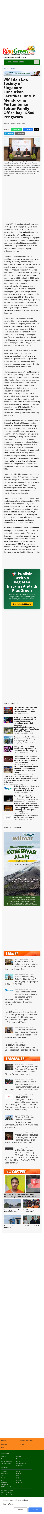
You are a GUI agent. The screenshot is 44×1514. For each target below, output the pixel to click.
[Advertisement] (22, 22)
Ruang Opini (5, 1484)
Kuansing (19, 1482)
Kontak (22, 1444)
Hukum (18, 1457)
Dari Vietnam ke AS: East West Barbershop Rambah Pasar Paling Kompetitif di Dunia (26, 709)
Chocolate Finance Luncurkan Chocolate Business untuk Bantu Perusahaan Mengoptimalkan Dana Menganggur (26, 759)
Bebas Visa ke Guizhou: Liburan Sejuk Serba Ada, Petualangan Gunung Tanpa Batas (26, 739)
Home (6, 68)
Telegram (10, 133)
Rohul (3, 1478)
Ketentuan (4, 1444)
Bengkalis (4, 1471)
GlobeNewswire (6, 1463)
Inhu (2, 1480)
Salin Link (21, 133)
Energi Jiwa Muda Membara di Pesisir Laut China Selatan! (26, 816)
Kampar (18, 1473)
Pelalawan (4, 1482)
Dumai (18, 1471)
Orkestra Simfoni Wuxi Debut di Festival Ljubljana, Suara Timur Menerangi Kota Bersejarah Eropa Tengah (26, 809)
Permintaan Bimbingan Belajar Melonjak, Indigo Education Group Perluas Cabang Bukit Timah (26, 769)
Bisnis (13, 68)
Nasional (3, 1457)
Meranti (18, 1480)
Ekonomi (19, 1459)
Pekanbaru (4, 1473)
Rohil (18, 1476)
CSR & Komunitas (6, 1461)
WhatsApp (17, 129)
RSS (2, 1447)
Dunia (3, 1459)
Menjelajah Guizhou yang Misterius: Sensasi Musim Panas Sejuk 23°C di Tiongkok (26, 729)
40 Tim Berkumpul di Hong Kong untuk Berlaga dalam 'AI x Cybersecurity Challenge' (26, 788)
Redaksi (3, 1440)
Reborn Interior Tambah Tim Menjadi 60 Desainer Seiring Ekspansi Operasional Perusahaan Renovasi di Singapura (25, 721)
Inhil (17, 1478)
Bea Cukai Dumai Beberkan (10, 1227)
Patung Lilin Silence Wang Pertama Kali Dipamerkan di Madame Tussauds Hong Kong (25, 749)
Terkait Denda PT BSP (31, 1226)
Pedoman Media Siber (26, 1440)
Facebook (29, 129)
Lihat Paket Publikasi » (22, 604)
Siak (2, 1476)
